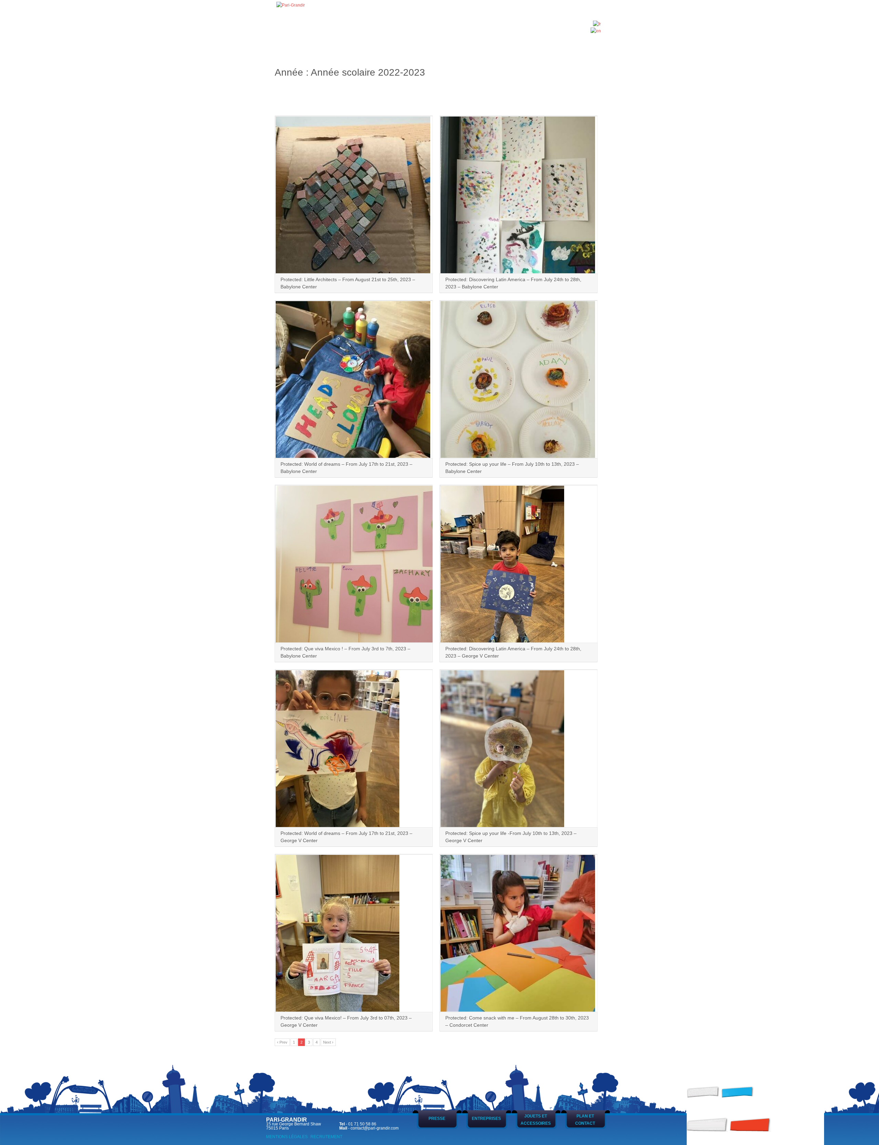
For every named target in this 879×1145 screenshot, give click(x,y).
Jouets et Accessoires (536, 1119)
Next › (328, 1042)
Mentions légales (287, 1136)
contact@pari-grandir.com (375, 1128)
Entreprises (486, 1118)
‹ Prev (282, 1042)
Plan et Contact (585, 1119)
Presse (437, 1118)
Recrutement (326, 1136)
